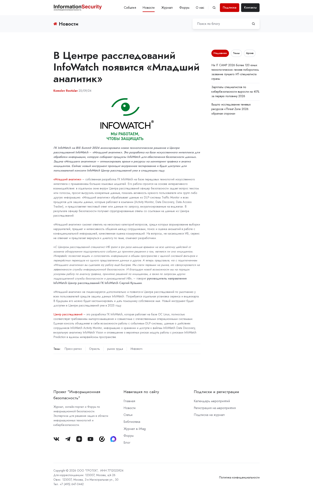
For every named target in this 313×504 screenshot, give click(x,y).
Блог (127, 442)
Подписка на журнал (209, 414)
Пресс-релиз (73, 349)
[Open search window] (214, 7)
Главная (129, 401)
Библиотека (132, 421)
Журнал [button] (167, 7)
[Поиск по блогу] (253, 24)
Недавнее (220, 53)
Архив (249, 53)
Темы (236, 53)
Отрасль (94, 349)
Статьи (128, 414)
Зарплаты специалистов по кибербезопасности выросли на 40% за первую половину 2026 (235, 91)
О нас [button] (200, 7)
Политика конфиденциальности (239, 477)
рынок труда (115, 349)
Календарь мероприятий (212, 401)
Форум (184, 7)
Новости (149, 7)
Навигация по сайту (141, 392)
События (130, 7)
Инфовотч (136, 349)
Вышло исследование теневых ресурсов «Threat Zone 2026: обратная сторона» (231, 109)
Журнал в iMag (135, 428)
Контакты (250, 7)
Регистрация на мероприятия (215, 408)
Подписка (229, 7)
